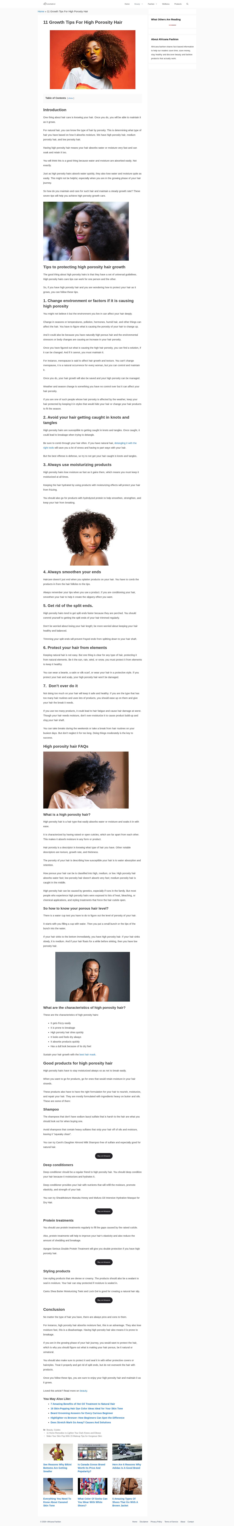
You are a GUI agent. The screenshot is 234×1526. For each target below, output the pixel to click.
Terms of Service (171, 1522)
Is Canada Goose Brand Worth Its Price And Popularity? (91, 1468)
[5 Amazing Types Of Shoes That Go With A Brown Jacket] (127, 1492)
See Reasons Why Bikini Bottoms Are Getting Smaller (57, 1468)
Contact (191, 1522)
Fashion (151, 4)
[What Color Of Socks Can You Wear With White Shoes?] (92, 1492)
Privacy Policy (156, 1522)
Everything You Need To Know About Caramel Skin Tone (57, 1502)
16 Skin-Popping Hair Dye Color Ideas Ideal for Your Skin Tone (87, 1408)
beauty (83, 1390)
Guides (57, 1430)
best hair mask (87, 1054)
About (182, 1522)
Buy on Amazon (104, 1156)
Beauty (137, 4)
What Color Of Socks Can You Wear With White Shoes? (92, 1502)
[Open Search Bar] (187, 4)
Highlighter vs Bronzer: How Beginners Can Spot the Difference (87, 1417)
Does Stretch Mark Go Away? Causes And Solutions (81, 1422)
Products (178, 4)
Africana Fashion (54, 1522)
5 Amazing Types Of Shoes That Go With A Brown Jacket (125, 1502)
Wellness (166, 4)
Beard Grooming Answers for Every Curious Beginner (82, 1413)
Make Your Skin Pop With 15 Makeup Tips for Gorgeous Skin (74, 1436)
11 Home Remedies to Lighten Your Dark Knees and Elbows (74, 1433)
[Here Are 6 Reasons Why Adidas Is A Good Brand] (127, 1458)
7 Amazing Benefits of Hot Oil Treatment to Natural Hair (83, 1404)
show (70, 98)
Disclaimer (144, 1522)
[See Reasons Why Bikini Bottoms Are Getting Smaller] (58, 1458)
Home (127, 4)
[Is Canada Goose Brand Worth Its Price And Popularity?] (92, 1458)
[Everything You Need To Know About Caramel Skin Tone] (58, 1492)
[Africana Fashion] (49, 4)
